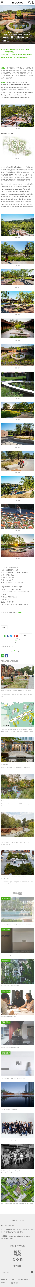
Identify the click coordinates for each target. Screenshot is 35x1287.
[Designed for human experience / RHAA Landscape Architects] (17, 786)
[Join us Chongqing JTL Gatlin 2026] (17, 940)
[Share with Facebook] (8, 636)
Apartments (4, 764)
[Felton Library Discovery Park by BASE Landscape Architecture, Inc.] (17, 824)
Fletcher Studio (6, 878)
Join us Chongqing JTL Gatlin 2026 (10, 955)
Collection (17, 641)
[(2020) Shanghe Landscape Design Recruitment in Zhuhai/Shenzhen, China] (17, 1156)
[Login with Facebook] (6, 655)
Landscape (7, 32)
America (6, 34)
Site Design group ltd (24, 690)
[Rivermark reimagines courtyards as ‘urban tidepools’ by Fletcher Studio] (17, 862)
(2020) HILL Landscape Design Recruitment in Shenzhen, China (17, 1140)
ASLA (16, 32)
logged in (13, 651)
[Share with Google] (14, 636)
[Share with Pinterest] (16, 636)
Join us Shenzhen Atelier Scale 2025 (10, 985)
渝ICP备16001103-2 (23, 1279)
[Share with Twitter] (11, 636)
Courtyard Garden (15, 877)
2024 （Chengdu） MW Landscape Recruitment (13, 1078)
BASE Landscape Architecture (19, 839)
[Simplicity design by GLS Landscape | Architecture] (17, 749)
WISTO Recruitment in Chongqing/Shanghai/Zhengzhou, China (17, 1203)
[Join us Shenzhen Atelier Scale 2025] (17, 971)
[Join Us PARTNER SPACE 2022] (17, 1094)
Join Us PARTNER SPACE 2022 (9, 1109)
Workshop (8, 690)
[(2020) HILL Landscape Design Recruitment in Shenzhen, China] (17, 1125)
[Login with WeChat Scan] (2, 655)
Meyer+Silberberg (20, 34)
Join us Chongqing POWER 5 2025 (10, 1047)
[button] (2, 2)
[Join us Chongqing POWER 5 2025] (17, 1033)
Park (2, 690)
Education (24, 32)
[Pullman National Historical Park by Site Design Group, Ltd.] (17, 676)
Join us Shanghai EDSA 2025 (8, 1016)
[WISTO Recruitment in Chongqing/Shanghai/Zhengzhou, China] (17, 1189)
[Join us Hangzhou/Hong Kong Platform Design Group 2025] (17, 909)
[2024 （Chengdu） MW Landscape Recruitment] (17, 1063)
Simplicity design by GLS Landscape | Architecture (15, 767)
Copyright (13, 1279)
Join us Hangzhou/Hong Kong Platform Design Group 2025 (16, 924)
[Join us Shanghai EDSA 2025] (17, 1002)
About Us (4, 1279)
